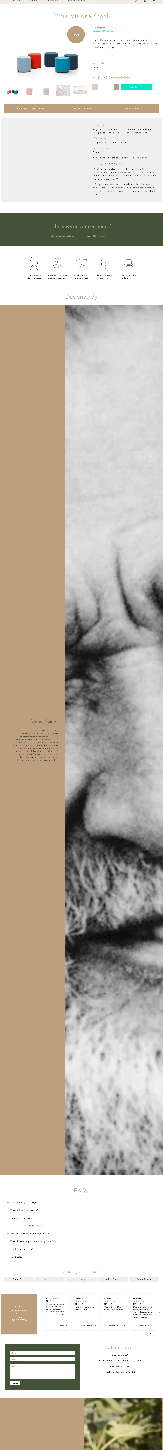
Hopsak (97, 163)
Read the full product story (106, 54)
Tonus (121, 163)
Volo (113, 163)
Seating (81, 1279)
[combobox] (109, 67)
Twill (105, 163)
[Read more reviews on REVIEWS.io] (19, 1320)
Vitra (40, 757)
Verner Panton (102, 31)
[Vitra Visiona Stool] (47, 54)
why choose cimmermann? (82, 226)
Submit (15, 1383)
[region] (100, 1312)
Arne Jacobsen (50, 745)
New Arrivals (50, 1279)
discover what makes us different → (81, 236)
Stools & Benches (112, 1279)
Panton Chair (26, 757)
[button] (40, 1312)
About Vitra (19, 1279)
